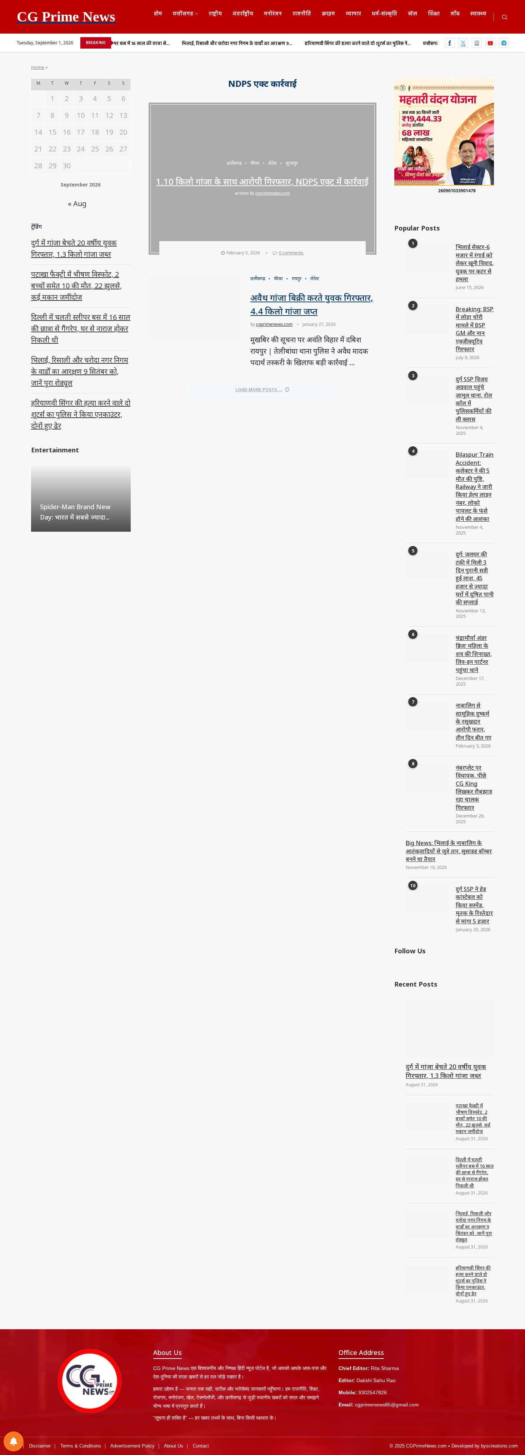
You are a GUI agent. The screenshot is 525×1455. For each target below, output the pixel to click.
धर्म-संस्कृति (384, 14)
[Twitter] (463, 43)
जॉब (455, 14)
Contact (201, 1446)
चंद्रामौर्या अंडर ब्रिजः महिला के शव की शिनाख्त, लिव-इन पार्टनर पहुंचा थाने (474, 654)
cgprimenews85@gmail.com (387, 1404)
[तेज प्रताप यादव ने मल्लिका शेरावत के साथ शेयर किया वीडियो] (81, 498)
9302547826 (372, 1392)
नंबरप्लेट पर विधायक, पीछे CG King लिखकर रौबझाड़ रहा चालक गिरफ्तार (474, 787)
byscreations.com (499, 1446)
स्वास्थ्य (478, 14)
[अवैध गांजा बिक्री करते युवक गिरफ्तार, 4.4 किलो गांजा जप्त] (194, 306)
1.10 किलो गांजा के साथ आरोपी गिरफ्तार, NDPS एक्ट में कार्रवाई (262, 181)
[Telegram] (504, 43)
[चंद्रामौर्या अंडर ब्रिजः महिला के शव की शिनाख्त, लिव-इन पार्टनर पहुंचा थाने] (427, 648)
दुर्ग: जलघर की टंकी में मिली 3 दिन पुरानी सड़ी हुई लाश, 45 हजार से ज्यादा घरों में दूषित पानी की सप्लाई (475, 578)
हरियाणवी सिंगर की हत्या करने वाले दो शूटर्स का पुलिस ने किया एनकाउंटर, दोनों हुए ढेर (473, 1281)
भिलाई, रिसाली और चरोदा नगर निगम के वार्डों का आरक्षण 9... (192, 44)
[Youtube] (490, 43)
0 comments (291, 253)
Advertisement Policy (132, 1446)
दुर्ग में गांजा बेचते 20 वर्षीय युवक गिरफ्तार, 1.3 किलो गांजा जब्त (446, 1071)
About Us (173, 1446)
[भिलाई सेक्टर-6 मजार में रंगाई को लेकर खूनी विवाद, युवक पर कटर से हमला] (427, 257)
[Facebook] (450, 43)
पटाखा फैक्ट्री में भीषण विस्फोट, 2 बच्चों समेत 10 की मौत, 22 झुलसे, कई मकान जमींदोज (473, 1118)
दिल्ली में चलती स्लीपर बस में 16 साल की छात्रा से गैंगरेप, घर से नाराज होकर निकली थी (475, 1172)
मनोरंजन (273, 14)
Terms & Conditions (80, 1446)
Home (37, 67)
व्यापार (353, 14)
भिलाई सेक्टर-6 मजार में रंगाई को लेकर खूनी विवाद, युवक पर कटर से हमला (475, 263)
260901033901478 (457, 191)
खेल (412, 14)
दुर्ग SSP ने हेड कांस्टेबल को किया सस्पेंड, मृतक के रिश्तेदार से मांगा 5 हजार (474, 905)
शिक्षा (434, 14)
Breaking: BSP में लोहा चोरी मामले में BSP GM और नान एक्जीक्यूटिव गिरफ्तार (475, 329)
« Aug (77, 203)
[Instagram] (477, 43)
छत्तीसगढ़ (183, 14)
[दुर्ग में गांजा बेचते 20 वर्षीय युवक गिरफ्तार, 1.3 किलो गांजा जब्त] (450, 1028)
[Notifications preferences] (14, 1441)
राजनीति (301, 14)
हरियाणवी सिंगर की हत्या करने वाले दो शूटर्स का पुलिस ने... (312, 44)
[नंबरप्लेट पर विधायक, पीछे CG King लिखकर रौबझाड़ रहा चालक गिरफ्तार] (427, 778)
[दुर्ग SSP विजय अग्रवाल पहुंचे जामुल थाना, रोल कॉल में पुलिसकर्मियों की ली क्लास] (427, 389)
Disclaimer (40, 1446)
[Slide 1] (444, 184)
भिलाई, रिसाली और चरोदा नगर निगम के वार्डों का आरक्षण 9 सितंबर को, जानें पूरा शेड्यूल (474, 1226)
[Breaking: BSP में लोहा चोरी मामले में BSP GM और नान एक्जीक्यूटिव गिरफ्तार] (427, 319)
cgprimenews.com (272, 193)
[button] (37, 498)
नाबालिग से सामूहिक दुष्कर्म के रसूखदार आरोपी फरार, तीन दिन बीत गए (473, 721)
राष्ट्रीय (215, 14)
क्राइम (328, 14)
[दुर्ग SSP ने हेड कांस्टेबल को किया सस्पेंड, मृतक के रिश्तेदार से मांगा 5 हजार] (427, 899)
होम (158, 14)
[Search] (504, 17)
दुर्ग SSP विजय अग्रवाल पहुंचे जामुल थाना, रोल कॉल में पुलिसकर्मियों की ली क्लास (474, 399)
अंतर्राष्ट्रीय (242, 14)
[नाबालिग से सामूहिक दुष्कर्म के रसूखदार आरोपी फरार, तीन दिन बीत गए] (427, 715)
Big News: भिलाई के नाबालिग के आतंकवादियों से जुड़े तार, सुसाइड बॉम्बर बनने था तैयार (449, 851)
